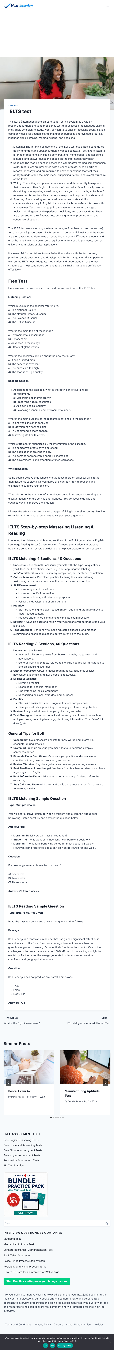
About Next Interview (78, 1324)
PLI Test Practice (14, 1165)
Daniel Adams (17, 1097)
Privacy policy (64, 1345)
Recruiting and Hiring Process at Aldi (25, 1266)
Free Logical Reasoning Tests (21, 1140)
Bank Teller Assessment (18, 1255)
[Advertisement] (57, 34)
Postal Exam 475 (20, 1091)
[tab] (51, 1117)
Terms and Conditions (18, 1324)
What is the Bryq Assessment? (22, 1021)
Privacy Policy (42, 1324)
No (52, 1345)
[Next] (105, 1082)
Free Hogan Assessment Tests (22, 1155)
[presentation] (29, 1067)
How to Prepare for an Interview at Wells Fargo (31, 1272)
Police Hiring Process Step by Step (24, 1260)
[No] (110, 1342)
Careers (58, 1324)
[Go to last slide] (8, 1082)
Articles (13, 105)
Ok (45, 1345)
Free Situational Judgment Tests (23, 1150)
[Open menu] (107, 6)
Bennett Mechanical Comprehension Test (28, 1249)
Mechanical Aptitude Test (19, 1244)
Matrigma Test (12, 1238)
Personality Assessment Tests (21, 1160)
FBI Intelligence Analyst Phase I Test (88, 1021)
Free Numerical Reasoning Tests (23, 1145)
